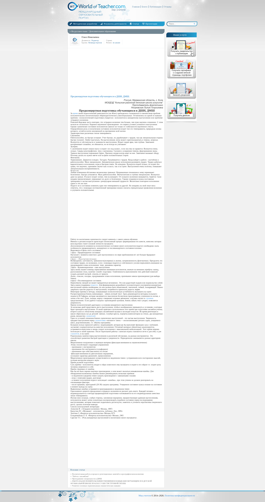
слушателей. (91, 316)
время (75, 113)
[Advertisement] (117, 71)
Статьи (136, 24)
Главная (136, 7)
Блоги (144, 7)
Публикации (156, 7)
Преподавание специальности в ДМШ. (87, 479)
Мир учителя (145, 495)
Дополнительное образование (102, 31)
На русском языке (79, 31)
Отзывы (167, 7)
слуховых (149, 298)
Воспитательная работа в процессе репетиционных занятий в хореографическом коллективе (108, 474)
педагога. (94, 285)
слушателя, (75, 334)
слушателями (100, 320)
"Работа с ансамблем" (80, 476)
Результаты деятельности (115, 24)
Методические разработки (85, 24)
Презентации (151, 24)
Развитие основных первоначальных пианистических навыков (96, 486)
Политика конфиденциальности (180, 495)
